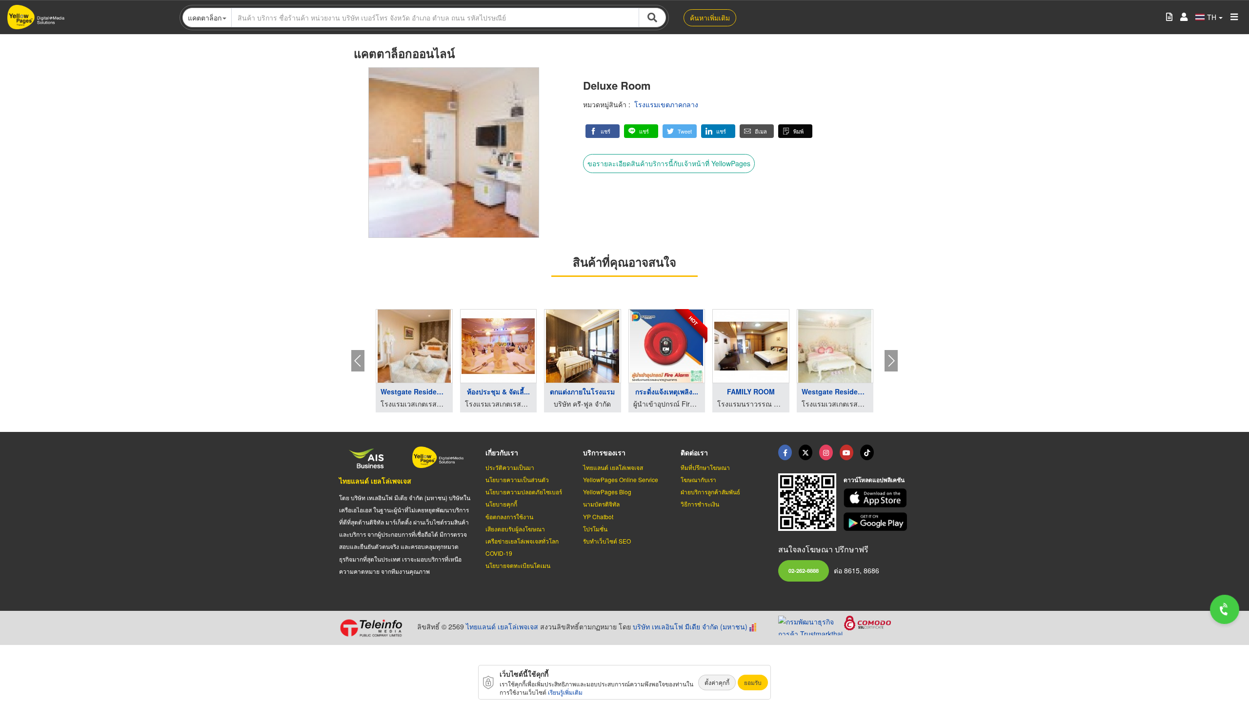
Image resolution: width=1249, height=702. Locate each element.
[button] (602, 131)
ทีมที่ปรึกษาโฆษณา (705, 467)
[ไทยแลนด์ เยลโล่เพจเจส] (805, 452)
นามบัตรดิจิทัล (601, 504)
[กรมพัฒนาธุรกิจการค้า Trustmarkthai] (811, 624)
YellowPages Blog (607, 492)
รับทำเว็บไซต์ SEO (607, 541)
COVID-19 (498, 553)
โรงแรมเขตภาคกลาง (666, 104)
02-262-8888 (803, 570)
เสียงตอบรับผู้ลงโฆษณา (515, 529)
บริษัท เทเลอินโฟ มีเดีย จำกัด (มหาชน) (690, 626)
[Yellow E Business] (785, 452)
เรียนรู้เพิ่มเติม (565, 692)
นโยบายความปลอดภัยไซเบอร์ (523, 492)
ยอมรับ (753, 682)
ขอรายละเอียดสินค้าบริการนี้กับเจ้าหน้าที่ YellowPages (668, 163)
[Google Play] (877, 521)
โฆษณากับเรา (698, 479)
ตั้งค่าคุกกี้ (717, 682)
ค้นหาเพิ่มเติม (710, 17)
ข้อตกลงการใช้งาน (509, 516)
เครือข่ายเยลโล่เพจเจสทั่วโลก (522, 541)
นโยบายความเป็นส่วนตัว (517, 479)
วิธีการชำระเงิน (700, 504)
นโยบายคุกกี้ (501, 504)
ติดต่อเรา (694, 452)
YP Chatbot (598, 516)
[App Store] (877, 497)
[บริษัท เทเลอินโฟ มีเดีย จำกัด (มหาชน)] (374, 628)
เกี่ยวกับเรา (501, 452)
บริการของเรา (604, 452)
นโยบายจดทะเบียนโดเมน (517, 565)
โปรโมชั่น (595, 529)
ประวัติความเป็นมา (509, 467)
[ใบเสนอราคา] (1169, 17)
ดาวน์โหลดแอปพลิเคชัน (874, 479)
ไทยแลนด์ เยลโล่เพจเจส (375, 481)
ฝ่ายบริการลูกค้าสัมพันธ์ (710, 492)
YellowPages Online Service (620, 479)
